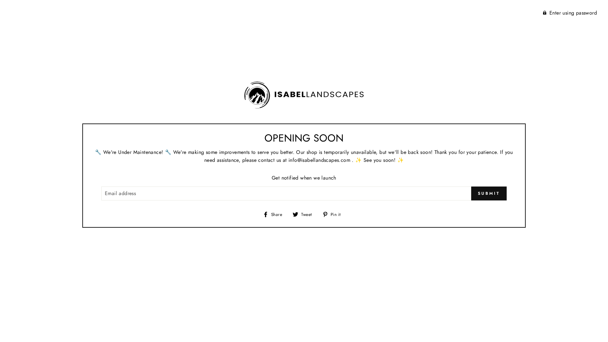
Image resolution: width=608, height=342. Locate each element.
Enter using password (573, 12)
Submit (489, 193)
